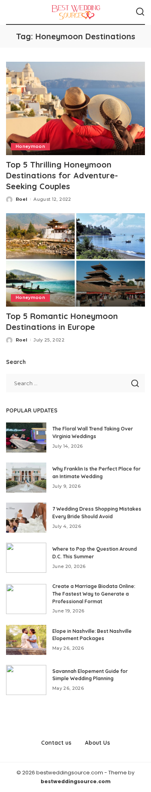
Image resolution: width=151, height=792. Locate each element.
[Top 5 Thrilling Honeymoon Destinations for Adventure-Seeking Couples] (75, 108)
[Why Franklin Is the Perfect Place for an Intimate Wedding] (26, 478)
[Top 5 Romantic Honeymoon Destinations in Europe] (75, 260)
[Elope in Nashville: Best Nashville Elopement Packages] (26, 640)
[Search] (140, 12)
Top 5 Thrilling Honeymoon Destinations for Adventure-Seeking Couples (62, 175)
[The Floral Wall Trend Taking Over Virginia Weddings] (26, 437)
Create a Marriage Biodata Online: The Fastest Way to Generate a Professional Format (93, 593)
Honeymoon (30, 146)
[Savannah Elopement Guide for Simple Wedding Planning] (26, 680)
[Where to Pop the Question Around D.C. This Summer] (26, 558)
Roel (21, 199)
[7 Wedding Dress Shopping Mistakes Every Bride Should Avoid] (26, 518)
